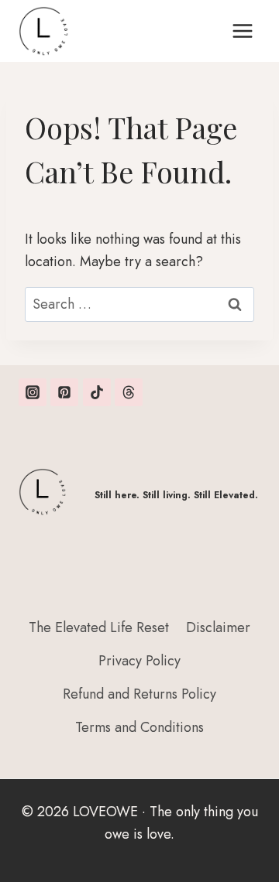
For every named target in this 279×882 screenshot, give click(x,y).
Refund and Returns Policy (139, 694)
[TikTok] (97, 392)
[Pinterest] (64, 392)
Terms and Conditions (139, 727)
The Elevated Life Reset (99, 627)
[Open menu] (242, 30)
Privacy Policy (139, 661)
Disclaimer (218, 627)
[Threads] (129, 392)
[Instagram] (32, 392)
